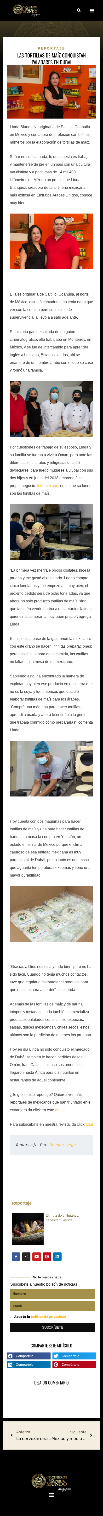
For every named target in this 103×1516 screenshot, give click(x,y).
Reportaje (51, 48)
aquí (89, 1124)
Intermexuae (47, 486)
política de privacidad (48, 1317)
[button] (79, 11)
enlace (61, 1110)
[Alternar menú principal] (91, 10)
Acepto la (40, 1317)
